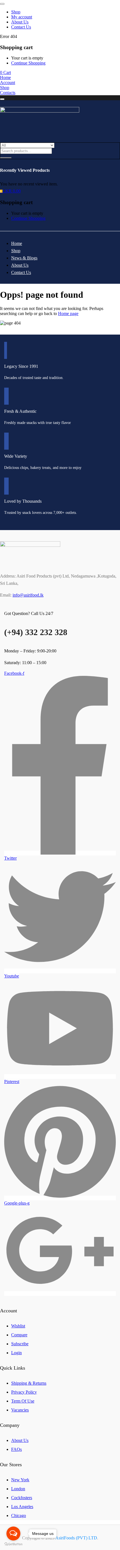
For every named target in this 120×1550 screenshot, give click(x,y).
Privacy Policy (24, 1392)
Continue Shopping (28, 63)
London (18, 1488)
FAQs (16, 1449)
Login (16, 1352)
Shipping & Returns (28, 1383)
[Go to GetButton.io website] (13, 1544)
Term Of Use (22, 1401)
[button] (5, 72)
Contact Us (21, 27)
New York (20, 1479)
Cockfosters (21, 1497)
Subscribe (19, 1343)
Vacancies (20, 1410)
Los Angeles (22, 1506)
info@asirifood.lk (28, 595)
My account (21, 17)
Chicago (18, 1515)
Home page (68, 313)
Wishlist (18, 1326)
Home (16, 243)
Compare (19, 1334)
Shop (15, 11)
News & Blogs (24, 258)
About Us (19, 22)
